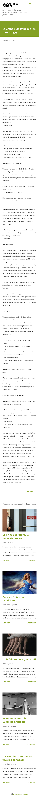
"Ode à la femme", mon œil (19, 659)
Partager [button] (30, 491)
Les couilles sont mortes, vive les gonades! (17, 758)
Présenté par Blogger (21, 794)
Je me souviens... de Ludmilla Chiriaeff (14, 720)
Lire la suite (32, 561)
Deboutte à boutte (10, 5)
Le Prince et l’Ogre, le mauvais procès (15, 536)
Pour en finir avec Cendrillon (13, 598)
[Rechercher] (30, 3)
